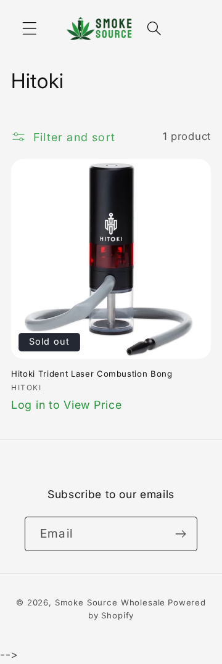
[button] (30, 28)
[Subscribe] (180, 534)
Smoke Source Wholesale (110, 602)
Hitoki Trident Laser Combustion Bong (92, 374)
